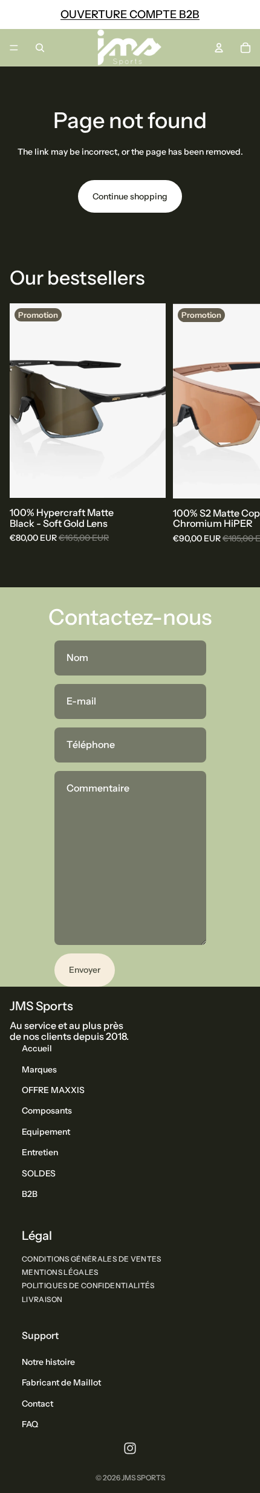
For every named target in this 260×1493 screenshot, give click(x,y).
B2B (29, 1193)
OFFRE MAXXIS (53, 1090)
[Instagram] (130, 1447)
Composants (47, 1110)
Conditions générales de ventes (91, 1258)
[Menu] (14, 48)
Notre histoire (48, 1361)
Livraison (42, 1298)
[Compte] (219, 47)
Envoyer (84, 969)
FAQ (30, 1424)
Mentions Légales (60, 1272)
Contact (37, 1403)
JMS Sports (143, 1477)
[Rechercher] (40, 47)
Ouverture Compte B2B (130, 14)
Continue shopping (130, 196)
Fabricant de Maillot (61, 1382)
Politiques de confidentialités (88, 1285)
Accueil (37, 1048)
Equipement (46, 1131)
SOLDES (39, 1172)
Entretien (40, 1152)
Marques (39, 1068)
